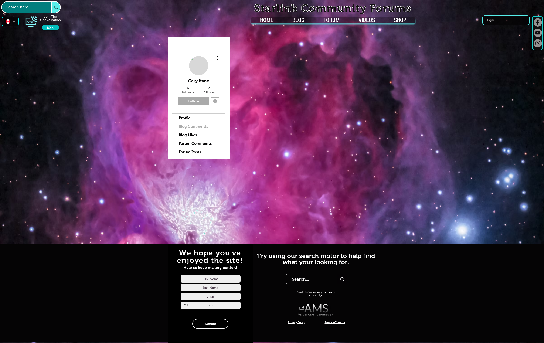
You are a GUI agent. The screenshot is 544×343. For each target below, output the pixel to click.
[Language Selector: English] (10, 21)
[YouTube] (538, 33)
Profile (184, 118)
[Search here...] (55, 7)
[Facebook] (538, 22)
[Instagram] (538, 43)
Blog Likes (188, 135)
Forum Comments (195, 143)
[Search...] (342, 279)
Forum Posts (190, 152)
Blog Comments (193, 126)
